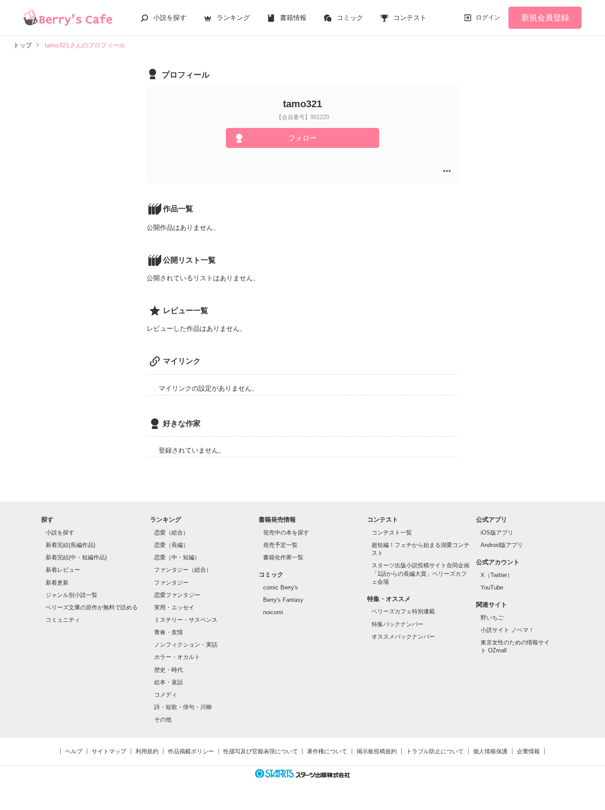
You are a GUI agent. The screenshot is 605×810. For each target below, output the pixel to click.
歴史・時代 (168, 670)
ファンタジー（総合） (183, 569)
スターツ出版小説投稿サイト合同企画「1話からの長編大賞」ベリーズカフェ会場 (420, 573)
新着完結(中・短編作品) (76, 557)
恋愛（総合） (171, 532)
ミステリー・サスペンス (185, 619)
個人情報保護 (490, 751)
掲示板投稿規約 (377, 751)
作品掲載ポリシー (191, 751)
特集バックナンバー (397, 624)
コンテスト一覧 (392, 532)
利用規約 (147, 751)
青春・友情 (168, 632)
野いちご (492, 617)
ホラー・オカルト (177, 657)
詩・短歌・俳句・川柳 (183, 707)
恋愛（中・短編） (177, 557)
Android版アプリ (502, 545)
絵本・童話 (168, 682)
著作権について (327, 751)
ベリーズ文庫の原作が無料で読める (92, 607)
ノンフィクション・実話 (185, 644)
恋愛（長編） (171, 545)
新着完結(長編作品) (70, 545)
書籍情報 (293, 17)
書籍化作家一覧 (283, 557)
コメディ (165, 694)
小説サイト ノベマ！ (507, 630)
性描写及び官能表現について (260, 751)
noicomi (273, 612)
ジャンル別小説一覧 (71, 595)
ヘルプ (73, 751)
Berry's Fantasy (283, 600)
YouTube (492, 587)
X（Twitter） (497, 575)
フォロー (302, 138)
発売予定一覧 (280, 545)
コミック (350, 17)
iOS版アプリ (497, 532)
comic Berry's (280, 587)
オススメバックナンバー (403, 636)
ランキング (233, 17)
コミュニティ (63, 619)
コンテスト (410, 17)
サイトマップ (109, 751)
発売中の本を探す (286, 532)
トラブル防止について (435, 751)
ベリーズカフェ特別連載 (403, 611)
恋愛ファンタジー (177, 595)
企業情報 (528, 751)
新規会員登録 (545, 17)
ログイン (488, 17)
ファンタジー (171, 582)
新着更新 (57, 582)
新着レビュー (63, 569)
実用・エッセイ (174, 607)
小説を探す (169, 17)
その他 (162, 719)
